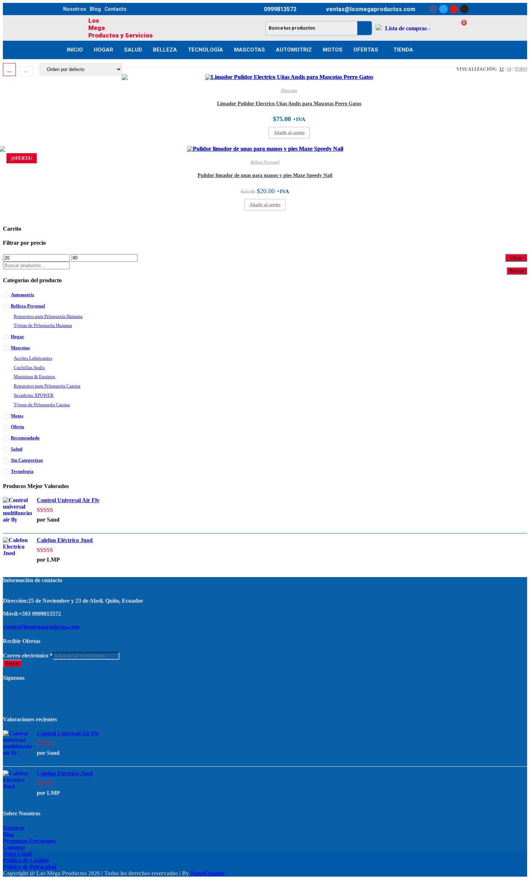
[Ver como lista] (25, 69)
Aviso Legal (17, 854)
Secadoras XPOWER (34, 395)
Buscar (516, 271)
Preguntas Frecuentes (29, 841)
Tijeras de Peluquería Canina (42, 404)
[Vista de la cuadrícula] (9, 69)
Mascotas (249, 49)
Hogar (103, 49)
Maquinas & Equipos (34, 376)
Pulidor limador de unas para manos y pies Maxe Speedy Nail (265, 175)
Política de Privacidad (29, 867)
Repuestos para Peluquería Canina (47, 386)
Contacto (116, 9)
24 (509, 69)
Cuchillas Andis (29, 367)
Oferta (17, 426)
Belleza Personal (265, 162)
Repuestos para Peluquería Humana (48, 316)
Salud (133, 49)
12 (501, 69)
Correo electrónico (28, 655)
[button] (435, 87)
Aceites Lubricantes (33, 358)
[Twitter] (443, 9)
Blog (95, 9)
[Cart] (460, 28)
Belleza (165, 49)
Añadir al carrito (289, 132)
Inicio (75, 49)
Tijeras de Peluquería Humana (43, 325)
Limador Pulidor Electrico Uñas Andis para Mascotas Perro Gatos (289, 103)
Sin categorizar (27, 460)
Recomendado (25, 437)
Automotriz (294, 49)
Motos (333, 49)
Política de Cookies (26, 860)
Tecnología (205, 49)
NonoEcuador (207, 873)
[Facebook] (433, 9)
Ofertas (365, 49)
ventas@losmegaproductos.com (41, 627)
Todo (520, 69)
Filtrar (516, 258)
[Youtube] (454, 9)
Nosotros (74, 9)
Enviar (12, 663)
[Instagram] (464, 9)
